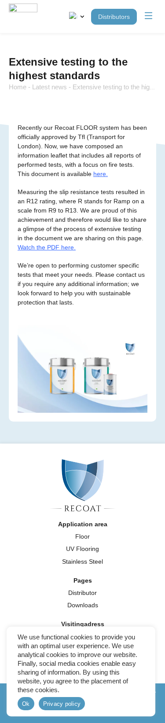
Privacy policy (62, 704)
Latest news (49, 87)
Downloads (82, 605)
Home (17, 87)
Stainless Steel (82, 561)
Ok (26, 704)
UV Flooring (82, 548)
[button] (149, 16)
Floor (82, 536)
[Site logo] (23, 16)
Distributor (82, 592)
